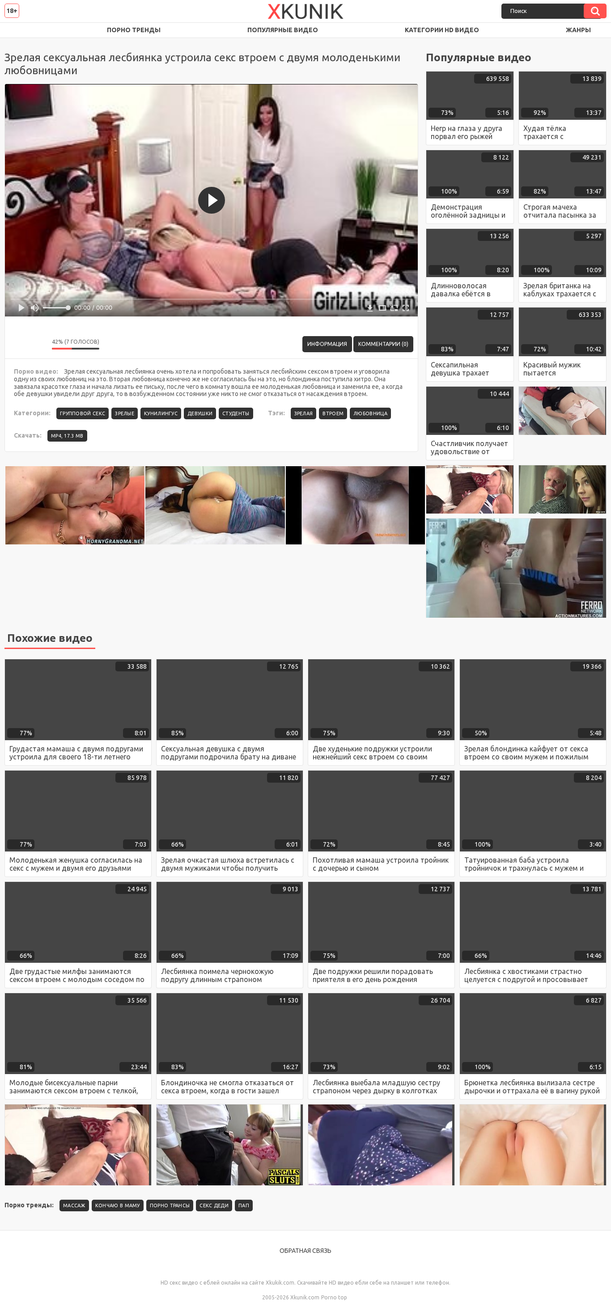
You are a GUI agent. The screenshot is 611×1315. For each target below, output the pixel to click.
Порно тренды (134, 30)
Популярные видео (282, 30)
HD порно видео (20, 30)
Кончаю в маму (117, 1205)
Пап (243, 1205)
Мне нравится (18, 344)
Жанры (578, 30)
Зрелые (124, 413)
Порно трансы (170, 1205)
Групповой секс (82, 413)
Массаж (74, 1205)
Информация (327, 344)
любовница (370, 413)
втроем (333, 413)
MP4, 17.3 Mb (67, 435)
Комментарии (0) (383, 344)
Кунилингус (161, 413)
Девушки (199, 413)
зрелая (303, 413)
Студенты (235, 413)
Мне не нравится (38, 344)
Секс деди (214, 1205)
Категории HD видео (442, 30)
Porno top (334, 1297)
